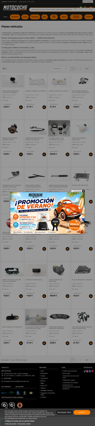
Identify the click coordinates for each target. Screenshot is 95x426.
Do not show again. (78, 191)
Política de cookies (11, 424)
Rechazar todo (64, 412)
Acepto (82, 412)
